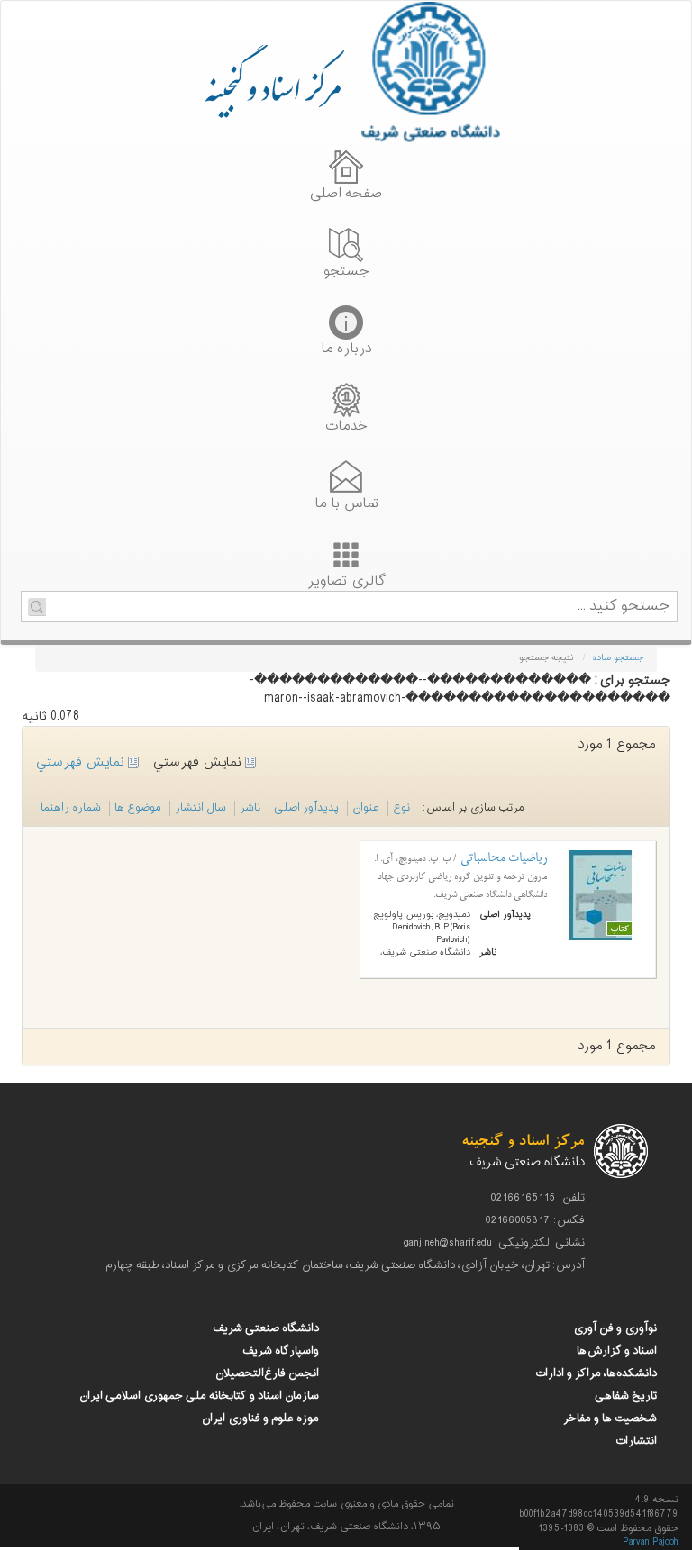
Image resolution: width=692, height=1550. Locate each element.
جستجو (346, 269)
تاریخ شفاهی (626, 1396)
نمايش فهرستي (82, 762)
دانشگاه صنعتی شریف (266, 1328)
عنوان (365, 808)
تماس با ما (346, 501)
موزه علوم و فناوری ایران (260, 1418)
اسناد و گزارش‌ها (617, 1351)
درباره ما (346, 347)
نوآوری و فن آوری (615, 1328)
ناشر (250, 808)
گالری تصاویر (346, 579)
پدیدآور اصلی (306, 808)
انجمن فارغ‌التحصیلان (267, 1373)
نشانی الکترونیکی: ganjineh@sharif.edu (494, 1243)
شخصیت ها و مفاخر (610, 1418)
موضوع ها (137, 808)
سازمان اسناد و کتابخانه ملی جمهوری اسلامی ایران (199, 1396)
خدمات (346, 424)
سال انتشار (200, 808)
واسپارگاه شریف (280, 1351)
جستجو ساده (617, 657)
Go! (37, 607)
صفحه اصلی (346, 192)
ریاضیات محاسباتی (502, 858)
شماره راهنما (71, 808)
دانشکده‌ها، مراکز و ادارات (595, 1373)
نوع (401, 808)
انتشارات (636, 1441)
